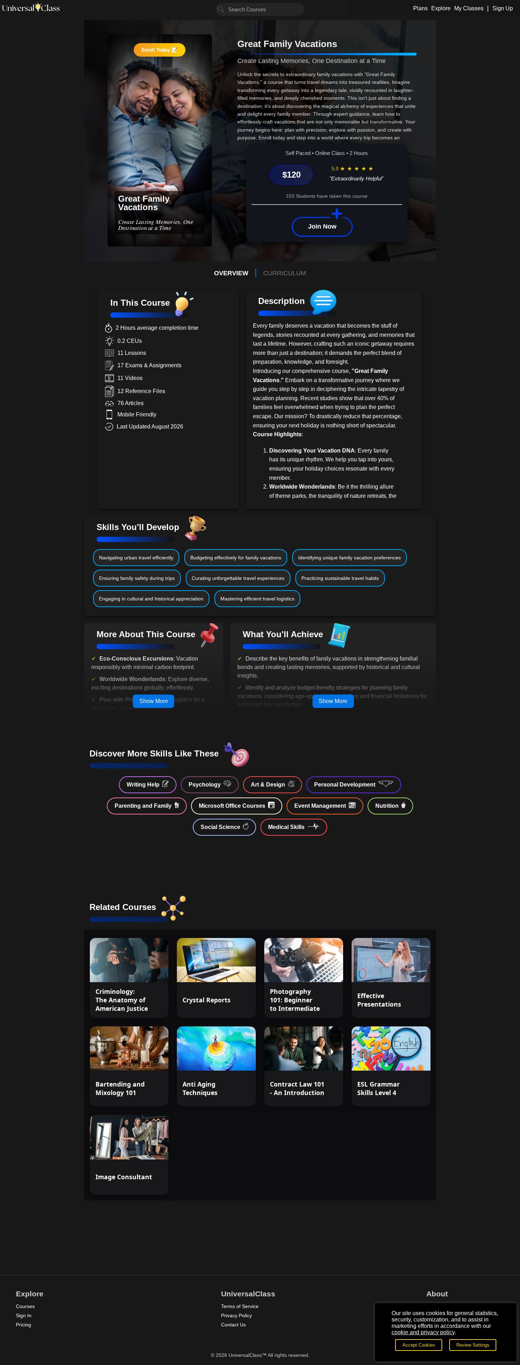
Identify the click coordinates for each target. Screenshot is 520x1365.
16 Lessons (318, 970)
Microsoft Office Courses (232, 806)
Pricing (23, 1324)
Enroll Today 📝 (159, 49)
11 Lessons (406, 970)
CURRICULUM (284, 273)
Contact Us (233, 1324)
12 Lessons (231, 1059)
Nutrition (387, 806)
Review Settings (473, 1345)
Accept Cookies (419, 1345)
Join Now (322, 226)
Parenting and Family (143, 806)
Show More (153, 701)
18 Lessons (231, 970)
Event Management (320, 806)
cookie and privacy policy (423, 1332)
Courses (25, 1306)
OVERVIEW (231, 273)
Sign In (23, 1315)
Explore (441, 8)
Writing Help (143, 785)
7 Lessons (145, 1059)
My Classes (469, 8)
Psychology (205, 785)
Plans (420, 8)
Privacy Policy (236, 1315)
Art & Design (268, 785)
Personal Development (344, 785)
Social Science (220, 827)
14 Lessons (143, 1147)
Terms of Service (240, 1306)
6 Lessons (145, 970)
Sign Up (502, 8)
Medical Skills (286, 827)
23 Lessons (406, 1059)
